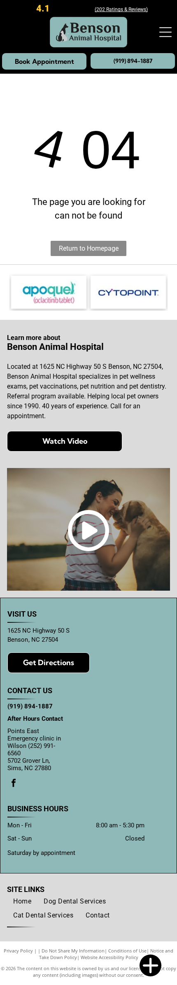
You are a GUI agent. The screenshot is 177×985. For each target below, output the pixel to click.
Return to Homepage (89, 248)
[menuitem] (22, 901)
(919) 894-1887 (30, 706)
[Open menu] (165, 32)
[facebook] (13, 784)
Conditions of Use (127, 951)
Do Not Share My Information (73, 951)
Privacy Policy (18, 951)
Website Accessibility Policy (109, 957)
